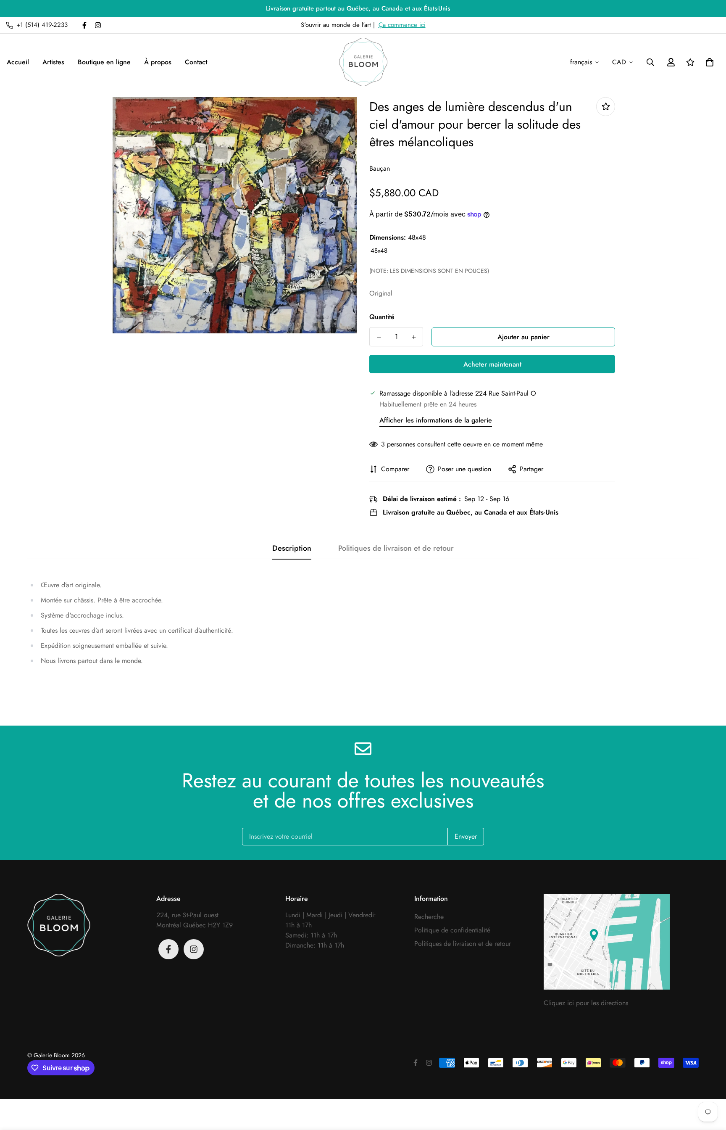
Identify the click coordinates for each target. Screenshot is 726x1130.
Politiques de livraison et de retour (462, 943)
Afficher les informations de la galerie (435, 420)
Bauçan (379, 168)
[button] (708, 62)
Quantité (382, 317)
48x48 (379, 251)
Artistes (53, 62)
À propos (157, 62)
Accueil (18, 62)
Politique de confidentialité (452, 930)
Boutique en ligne (104, 62)
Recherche (429, 916)
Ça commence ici (402, 24)
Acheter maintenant (492, 364)
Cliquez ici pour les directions (586, 1003)
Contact (196, 62)
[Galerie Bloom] (363, 62)
